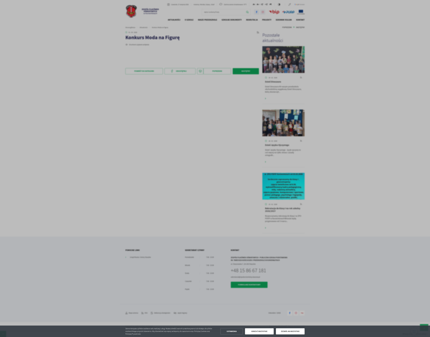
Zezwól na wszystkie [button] (290, 331)
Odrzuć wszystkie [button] (259, 331)
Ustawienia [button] (232, 331)
